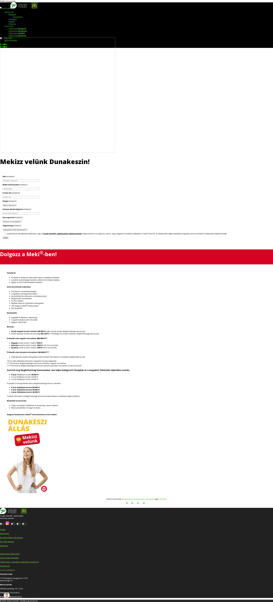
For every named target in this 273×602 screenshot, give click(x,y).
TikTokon (163, 499)
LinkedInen (149, 499)
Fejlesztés (4, 546)
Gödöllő (12, 21)
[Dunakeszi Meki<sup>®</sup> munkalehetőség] (57, 152)
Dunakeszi (13, 19)
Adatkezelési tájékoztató (10, 554)
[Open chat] (6, 595)
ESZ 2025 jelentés (7, 542)
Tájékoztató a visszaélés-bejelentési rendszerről (19, 562)
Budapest (12, 14)
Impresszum (5, 566)
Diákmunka (17, 28)
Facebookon (128, 499)
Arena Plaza (17, 17)
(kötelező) (9, 176)
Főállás (3, 529)
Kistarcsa (12, 24)
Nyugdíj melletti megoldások (11, 538)
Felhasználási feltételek (9, 558)
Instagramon (139, 499)
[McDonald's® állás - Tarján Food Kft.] (5, 8)
